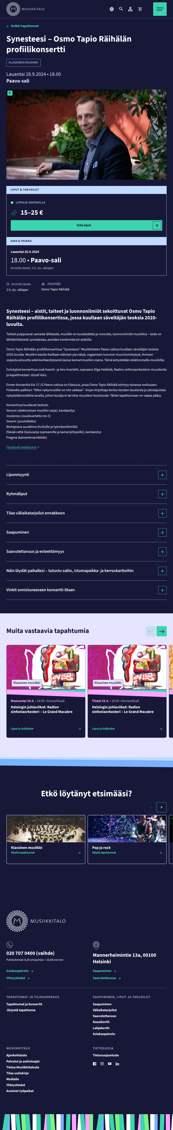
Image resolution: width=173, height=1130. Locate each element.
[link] (140, 9)
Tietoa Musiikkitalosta (22, 1067)
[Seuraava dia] (162, 631)
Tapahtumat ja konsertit (24, 1004)
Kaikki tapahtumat (25, 26)
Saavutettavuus (104, 978)
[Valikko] (160, 9)
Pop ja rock (101, 848)
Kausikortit (101, 1022)
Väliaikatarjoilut (105, 1010)
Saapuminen (102, 971)
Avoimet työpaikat (20, 1091)
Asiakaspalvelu (17, 971)
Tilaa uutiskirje (17, 1073)
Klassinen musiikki (23, 62)
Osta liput (84, 225)
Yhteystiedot (15, 978)
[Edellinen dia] (151, 631)
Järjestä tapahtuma (20, 1010)
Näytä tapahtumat (23, 853)
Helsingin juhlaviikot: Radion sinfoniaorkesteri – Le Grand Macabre (42, 710)
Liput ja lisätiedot (22, 729)
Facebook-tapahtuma (21, 447)
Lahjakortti (101, 1028)
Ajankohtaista (16, 1055)
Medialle (12, 1079)
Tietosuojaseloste (106, 1055)
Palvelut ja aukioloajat (23, 1061)
